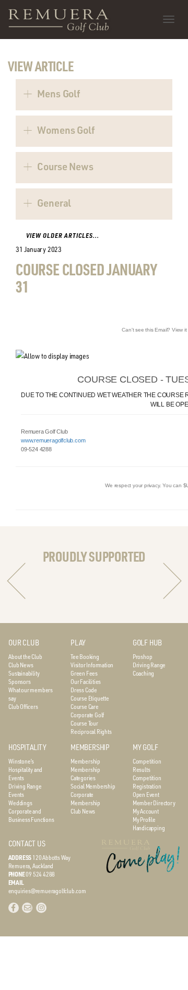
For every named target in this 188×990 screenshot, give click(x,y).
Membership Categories (85, 773)
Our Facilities (85, 681)
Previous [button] (16, 581)
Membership (85, 761)
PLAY (78, 643)
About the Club (25, 656)
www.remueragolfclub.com (53, 440)
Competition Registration (147, 781)
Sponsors (19, 681)
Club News (20, 665)
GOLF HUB (147, 643)
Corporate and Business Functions (31, 815)
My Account (146, 811)
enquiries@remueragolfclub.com (47, 890)
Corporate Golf (87, 714)
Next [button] (172, 581)
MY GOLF (145, 747)
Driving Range (149, 665)
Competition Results (147, 765)
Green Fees (84, 673)
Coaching (143, 673)
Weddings (20, 802)
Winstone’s (21, 761)
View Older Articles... (62, 235)
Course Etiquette (89, 698)
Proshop (142, 656)
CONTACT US (26, 843)
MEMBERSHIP (90, 747)
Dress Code (83, 690)
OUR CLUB (23, 643)
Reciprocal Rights (91, 731)
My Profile (144, 819)
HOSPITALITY (27, 747)
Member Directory (154, 802)
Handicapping (149, 827)
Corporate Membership (85, 798)
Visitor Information (91, 665)
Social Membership (92, 786)
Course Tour (84, 723)
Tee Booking (84, 656)
